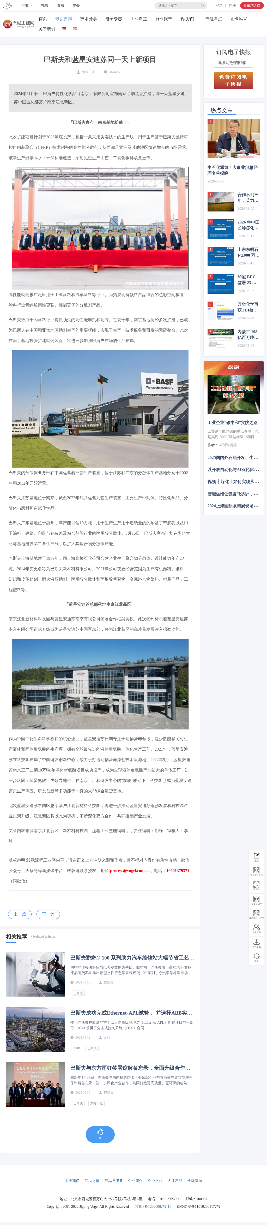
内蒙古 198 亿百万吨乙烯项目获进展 (248, 334)
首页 (43, 18)
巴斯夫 (78, 993)
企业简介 (135, 1181)
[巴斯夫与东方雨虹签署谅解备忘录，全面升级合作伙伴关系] (35, 1084)
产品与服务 (114, 1181)
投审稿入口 (252, 6)
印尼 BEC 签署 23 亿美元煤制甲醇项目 (248, 280)
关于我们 (47, 29)
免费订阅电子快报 (233, 80)
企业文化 (155, 1181)
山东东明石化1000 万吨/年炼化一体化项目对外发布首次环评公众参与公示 (248, 252)
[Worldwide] (75, 28)
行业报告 (163, 18)
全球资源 (194, 1181)
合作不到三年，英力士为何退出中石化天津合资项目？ (248, 197)
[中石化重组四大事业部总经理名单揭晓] (234, 138)
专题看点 (213, 18)
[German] (64, 28)
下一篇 (48, 914)
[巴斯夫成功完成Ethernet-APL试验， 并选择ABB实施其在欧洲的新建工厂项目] (35, 1029)
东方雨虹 (96, 1103)
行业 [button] (25, 6)
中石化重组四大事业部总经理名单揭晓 (233, 170)
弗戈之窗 (92, 1181)
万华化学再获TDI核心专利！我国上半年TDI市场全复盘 (248, 307)
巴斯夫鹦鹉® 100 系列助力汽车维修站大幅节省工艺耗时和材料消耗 (132, 958)
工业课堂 (138, 18)
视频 (44, 6)
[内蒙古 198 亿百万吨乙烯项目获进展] (221, 339)
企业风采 (238, 18)
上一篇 (20, 914)
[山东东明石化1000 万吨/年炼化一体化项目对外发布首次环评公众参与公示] (221, 256)
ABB (77, 1048)
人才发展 (175, 1181)
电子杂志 (113, 18)
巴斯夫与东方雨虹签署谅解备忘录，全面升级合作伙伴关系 (130, 1068)
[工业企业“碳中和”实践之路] (234, 394)
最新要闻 (63, 18)
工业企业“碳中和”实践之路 (233, 422)
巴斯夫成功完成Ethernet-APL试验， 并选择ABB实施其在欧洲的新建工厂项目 (131, 1013)
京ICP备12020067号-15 (153, 1207)
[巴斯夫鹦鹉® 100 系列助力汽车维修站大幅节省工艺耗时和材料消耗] (35, 974)
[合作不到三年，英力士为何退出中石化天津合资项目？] (221, 201)
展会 (76, 6)
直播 (60, 6)
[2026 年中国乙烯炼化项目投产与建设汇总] (221, 229)
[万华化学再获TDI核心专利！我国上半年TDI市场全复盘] (221, 311)
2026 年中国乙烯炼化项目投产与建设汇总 (248, 225)
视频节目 (188, 18)
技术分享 (88, 18)
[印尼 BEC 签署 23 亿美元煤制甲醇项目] (221, 284)
